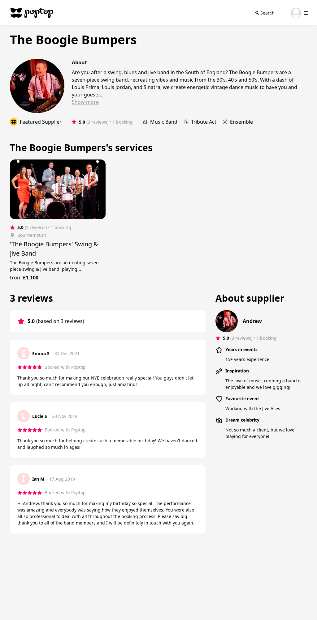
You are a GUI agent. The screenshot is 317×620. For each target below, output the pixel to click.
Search (267, 13)
